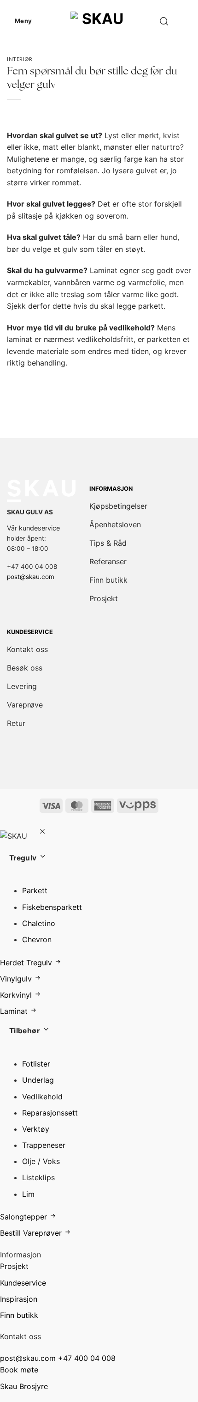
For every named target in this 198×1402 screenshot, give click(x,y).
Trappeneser (43, 1145)
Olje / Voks (41, 1161)
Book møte (19, 1369)
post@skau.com (30, 576)
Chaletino (38, 923)
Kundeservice (23, 1282)
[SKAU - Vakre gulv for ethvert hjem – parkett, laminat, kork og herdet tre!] (99, 21)
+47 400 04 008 (87, 1358)
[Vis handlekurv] (186, 21)
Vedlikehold (42, 1096)
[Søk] (163, 21)
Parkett (34, 890)
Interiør (19, 59)
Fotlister (36, 1063)
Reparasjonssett (50, 1112)
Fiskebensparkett (52, 907)
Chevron (37, 939)
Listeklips (38, 1177)
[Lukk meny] (42, 832)
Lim (28, 1194)
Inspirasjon (18, 1299)
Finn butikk (19, 1315)
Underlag (38, 1080)
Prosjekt (14, 1266)
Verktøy (35, 1129)
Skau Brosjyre (24, 1386)
